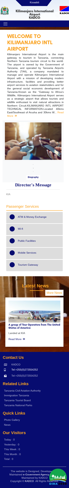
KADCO (29, 481)
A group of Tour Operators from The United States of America (34, 326)
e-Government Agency (36, 474)
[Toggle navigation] (5, 23)
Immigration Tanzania (16, 395)
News (7, 424)
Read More (15, 339)
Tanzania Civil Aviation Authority (22, 390)
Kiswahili (34, 2)
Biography (33, 177)
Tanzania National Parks (18, 405)
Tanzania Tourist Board (17, 400)
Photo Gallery (12, 419)
